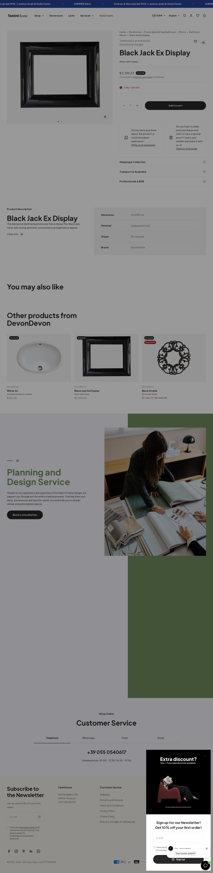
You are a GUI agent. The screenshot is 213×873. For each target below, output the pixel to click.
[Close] (204, 755)
